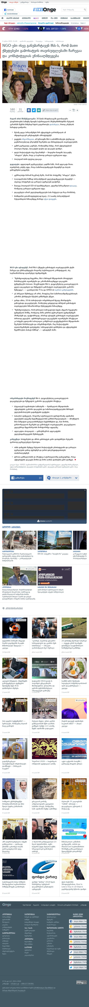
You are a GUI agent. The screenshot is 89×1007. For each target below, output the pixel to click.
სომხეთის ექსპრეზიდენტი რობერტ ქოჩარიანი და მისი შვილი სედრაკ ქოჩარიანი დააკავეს (15, 796)
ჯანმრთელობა (53, 914)
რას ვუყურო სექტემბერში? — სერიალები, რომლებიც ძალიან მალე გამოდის (15, 716)
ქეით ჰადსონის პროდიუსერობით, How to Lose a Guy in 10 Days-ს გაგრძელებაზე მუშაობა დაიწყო (74, 876)
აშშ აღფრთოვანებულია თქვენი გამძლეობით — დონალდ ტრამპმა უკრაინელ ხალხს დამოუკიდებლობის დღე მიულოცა (15, 836)
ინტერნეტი (28, 933)
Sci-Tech (28, 928)
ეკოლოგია (6, 936)
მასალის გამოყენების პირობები (68, 905)
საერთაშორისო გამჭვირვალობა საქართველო (43, 465)
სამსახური (50, 946)
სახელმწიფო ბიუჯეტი (32, 922)
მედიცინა (50, 919)
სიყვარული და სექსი (54, 949)
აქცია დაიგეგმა (50, 199)
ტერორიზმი (6, 919)
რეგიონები (6, 946)
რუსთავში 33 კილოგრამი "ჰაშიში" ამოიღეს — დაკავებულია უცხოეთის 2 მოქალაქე (74, 796)
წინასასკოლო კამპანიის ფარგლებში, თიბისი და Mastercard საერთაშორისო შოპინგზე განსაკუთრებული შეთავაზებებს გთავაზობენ (74, 836)
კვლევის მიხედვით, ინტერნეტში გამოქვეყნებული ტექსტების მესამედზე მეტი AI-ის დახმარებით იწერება (15, 675)
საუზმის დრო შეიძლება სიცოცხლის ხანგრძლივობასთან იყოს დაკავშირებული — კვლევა (74, 675)
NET (36, 18)
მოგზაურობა (51, 933)
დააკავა (73, 186)
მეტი (82, 23)
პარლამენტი (6, 917)
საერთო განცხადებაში (64, 290)
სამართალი (60, 41)
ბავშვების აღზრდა (53, 922)
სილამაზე (50, 930)
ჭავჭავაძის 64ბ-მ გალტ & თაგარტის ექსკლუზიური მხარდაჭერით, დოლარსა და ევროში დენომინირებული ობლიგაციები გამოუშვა (44, 675)
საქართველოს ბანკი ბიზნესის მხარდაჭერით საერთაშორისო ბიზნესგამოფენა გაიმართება (15, 876)
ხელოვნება (28, 941)
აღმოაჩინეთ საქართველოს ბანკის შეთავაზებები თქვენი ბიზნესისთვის (54, 580)
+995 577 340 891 (27, 984)
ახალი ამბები (13, 2)
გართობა (50, 941)
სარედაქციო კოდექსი (48, 905)
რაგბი (27, 952)
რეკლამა (36, 905)
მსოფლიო (5, 922)
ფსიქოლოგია (51, 917)
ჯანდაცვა (5, 941)
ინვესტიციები (12, 14)
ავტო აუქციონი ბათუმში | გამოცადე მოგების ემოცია (74, 756)
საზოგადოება (49, 41)
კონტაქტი (84, 905)
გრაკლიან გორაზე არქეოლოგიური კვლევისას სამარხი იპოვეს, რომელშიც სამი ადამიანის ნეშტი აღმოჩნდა (44, 796)
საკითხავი (75, 18)
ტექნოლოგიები (30, 930)
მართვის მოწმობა (37, 2)
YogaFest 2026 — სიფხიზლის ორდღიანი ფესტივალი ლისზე (44, 756)
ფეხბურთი (28, 950)
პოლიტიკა (75, 23)
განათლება (6, 938)
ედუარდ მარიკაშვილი (69, 465)
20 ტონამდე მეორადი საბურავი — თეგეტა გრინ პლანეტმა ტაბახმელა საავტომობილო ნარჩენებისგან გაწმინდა (74, 635)
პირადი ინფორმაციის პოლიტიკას (13, 990)
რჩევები (49, 954)
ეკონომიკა (30, 914)
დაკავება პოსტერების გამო (37, 467)
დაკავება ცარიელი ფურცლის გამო (61, 467)
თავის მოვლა (51, 925)
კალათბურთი (29, 955)
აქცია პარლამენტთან (18, 467)
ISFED (22, 465)
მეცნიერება (28, 936)
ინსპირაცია (50, 951)
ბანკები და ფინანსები (32, 917)
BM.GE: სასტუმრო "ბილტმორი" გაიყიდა (54, 543)
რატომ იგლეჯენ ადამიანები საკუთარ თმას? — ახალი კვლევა (74, 716)
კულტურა (29, 939)
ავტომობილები (52, 936)
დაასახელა (54, 124)
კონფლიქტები (7, 927)
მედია (4, 954)
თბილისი (5, 943)
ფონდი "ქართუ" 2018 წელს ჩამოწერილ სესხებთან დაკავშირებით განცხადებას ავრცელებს (44, 876)
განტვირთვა (25, 2)
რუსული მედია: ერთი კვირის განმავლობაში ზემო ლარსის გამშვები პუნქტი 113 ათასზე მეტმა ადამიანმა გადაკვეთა (44, 716)
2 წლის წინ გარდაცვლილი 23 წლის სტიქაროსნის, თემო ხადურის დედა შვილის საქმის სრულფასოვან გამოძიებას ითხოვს (44, 836)
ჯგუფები (10, 10)
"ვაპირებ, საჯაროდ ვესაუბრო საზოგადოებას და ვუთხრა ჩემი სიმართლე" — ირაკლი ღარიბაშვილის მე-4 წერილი (44, 635)
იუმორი (49, 943)
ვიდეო (45, 18)
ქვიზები (64, 18)
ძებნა (47, 2)
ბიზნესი (27, 919)
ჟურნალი (26, 18)
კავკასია (5, 925)
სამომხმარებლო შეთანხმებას (43, 988)
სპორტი (28, 947)
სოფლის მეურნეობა (31, 925)
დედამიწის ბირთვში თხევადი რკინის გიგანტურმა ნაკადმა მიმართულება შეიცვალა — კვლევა (15, 635)
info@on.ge (15, 984)
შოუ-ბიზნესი (29, 944)
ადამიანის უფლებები (26, 41)
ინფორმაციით (28, 139)
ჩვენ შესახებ (27, 905)
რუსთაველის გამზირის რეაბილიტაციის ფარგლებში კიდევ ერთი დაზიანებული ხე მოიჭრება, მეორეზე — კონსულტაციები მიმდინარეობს (19, 546)
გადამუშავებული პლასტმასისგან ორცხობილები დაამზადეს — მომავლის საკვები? (15, 756)
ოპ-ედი (54, 18)
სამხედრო (5, 930)
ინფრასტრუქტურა (8, 951)
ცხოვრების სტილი (55, 928)
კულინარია (50, 938)
